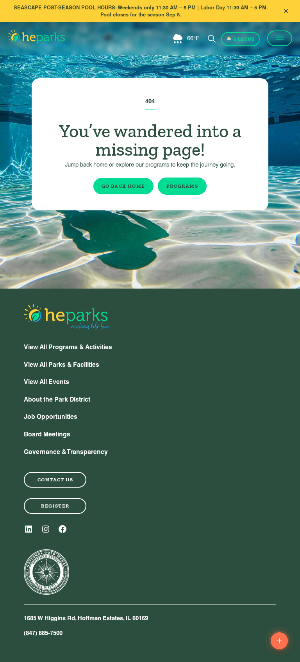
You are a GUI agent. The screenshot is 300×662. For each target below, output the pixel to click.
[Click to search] (211, 38)
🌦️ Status (240, 39)
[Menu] (279, 38)
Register (55, 506)
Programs (182, 186)
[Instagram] (45, 529)
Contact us (55, 480)
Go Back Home (123, 186)
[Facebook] (62, 529)
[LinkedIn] (28, 529)
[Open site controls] (279, 640)
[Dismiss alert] (286, 11)
